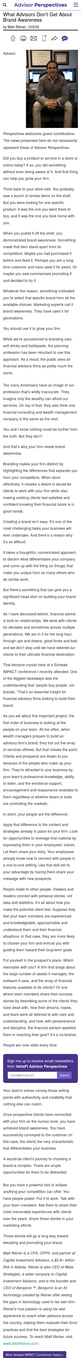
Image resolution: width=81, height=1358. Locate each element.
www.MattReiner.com (20, 1343)
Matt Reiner (17, 26)
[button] (13, 38)
